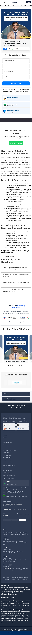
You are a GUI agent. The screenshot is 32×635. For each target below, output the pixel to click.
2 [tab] (10, 365)
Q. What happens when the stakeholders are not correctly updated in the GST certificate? (16, 283)
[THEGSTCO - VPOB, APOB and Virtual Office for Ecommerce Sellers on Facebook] (13, 407)
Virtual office (6, 452)
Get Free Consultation (17, 633)
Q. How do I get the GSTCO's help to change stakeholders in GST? (15, 290)
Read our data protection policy (13, 492)
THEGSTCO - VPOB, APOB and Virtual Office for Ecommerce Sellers (20, 630)
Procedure (22, 120)
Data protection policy (9, 465)
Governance (24, 579)
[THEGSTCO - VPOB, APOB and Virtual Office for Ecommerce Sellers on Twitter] (11, 407)
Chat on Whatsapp (16, 143)
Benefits (13, 120)
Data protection (6, 579)
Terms (17, 579)
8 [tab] (23, 365)
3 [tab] (12, 365)
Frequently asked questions (10, 440)
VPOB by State (7, 394)
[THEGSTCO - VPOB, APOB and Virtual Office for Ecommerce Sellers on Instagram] (15, 407)
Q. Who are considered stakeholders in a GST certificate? (16, 275)
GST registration (7, 455)
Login (28, 2)
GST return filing (7, 457)
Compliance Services (9, 399)
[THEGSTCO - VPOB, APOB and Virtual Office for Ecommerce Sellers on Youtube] (16, 407)
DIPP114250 (6, 515)
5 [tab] (17, 365)
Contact (5, 445)
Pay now (23, 520)
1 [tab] (8, 365)
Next (29, 349)
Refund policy (6, 473)
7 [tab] (21, 365)
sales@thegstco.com (11, 520)
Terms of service (7, 470)
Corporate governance (9, 475)
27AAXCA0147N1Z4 (21, 509)
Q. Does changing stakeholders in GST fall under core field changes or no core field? (15, 268)
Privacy (13, 579)
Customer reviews (7, 442)
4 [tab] (14, 365)
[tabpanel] (16, 349)
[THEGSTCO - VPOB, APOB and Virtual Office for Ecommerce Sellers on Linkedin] (20, 407)
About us (5, 437)
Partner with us (7, 460)
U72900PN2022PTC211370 (9, 510)
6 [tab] (19, 365)
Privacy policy (6, 468)
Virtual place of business (9, 450)
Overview (5, 120)
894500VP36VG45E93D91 (23, 515)
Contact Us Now (16, 83)
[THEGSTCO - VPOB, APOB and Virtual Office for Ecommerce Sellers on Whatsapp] (18, 407)
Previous (2, 349)
